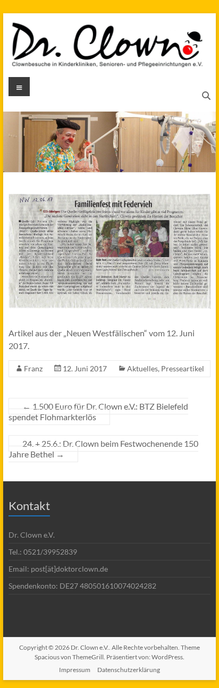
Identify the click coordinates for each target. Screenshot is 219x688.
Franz (33, 368)
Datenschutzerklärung (128, 670)
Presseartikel (182, 368)
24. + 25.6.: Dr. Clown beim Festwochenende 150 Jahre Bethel (103, 448)
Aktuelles (142, 368)
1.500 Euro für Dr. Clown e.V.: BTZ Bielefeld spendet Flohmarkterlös (98, 411)
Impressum (74, 670)
